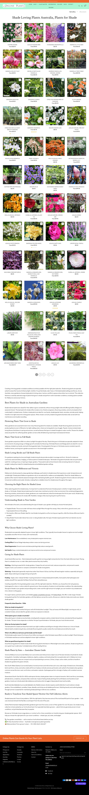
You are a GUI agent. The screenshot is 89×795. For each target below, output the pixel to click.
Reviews (51, 7)
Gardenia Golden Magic (33, 243)
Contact (70, 4)
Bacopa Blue (34, 186)
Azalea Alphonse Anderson (55, 303)
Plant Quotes (43, 4)
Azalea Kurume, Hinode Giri (55, 216)
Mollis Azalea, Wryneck (12, 215)
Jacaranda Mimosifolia (76, 363)
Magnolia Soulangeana (76, 186)
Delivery (59, 4)
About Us (33, 752)
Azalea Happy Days (55, 243)
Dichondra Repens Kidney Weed (55, 187)
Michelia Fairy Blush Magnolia (33, 72)
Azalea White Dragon (12, 243)
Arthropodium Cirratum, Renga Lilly (77, 159)
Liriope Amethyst (12, 333)
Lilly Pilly (5, 752)
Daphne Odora (12, 44)
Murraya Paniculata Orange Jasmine (55, 72)
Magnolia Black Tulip (12, 71)
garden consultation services (41, 595)
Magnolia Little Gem (76, 44)
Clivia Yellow (55, 333)
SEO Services (38, 788)
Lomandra (20, 752)
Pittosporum (6, 750)
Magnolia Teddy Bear (77, 71)
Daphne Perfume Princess (12, 186)
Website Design (30, 788)
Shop (34, 4)
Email (61, 750)
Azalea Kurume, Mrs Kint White (76, 128)
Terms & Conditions (36, 754)
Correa (19, 761)
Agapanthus (6, 754)
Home (30, 4)
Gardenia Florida (33, 99)
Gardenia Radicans (12, 99)
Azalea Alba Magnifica (12, 158)
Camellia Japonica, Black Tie (34, 216)
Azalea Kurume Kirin (33, 44)
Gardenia (19, 754)
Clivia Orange (76, 99)
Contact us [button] (80, 738)
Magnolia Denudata (33, 302)
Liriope (19, 759)
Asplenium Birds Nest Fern (12, 363)
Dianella (19, 750)
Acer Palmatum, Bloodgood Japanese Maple (34, 364)
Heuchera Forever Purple (12, 272)
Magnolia (5, 759)
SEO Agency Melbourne (56, 788)
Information (52, 4)
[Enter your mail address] (84, 753)
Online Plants (57, 595)
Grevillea (5, 757)
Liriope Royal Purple (76, 243)
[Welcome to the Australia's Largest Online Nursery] (44, 1)
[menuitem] (30, 4)
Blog (65, 4)
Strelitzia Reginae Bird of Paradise (55, 100)
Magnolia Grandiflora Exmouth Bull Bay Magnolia (33, 274)
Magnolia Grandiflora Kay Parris (55, 273)
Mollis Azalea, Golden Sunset (12, 303)
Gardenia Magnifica (33, 128)
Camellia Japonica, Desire (76, 272)
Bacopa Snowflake (55, 128)
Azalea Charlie (76, 302)
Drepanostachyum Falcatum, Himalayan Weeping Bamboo (34, 334)
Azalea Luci (55, 363)
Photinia (19, 757)
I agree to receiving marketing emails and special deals (73, 757)
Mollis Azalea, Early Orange (55, 159)
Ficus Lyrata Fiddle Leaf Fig (76, 333)
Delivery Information (36, 750)
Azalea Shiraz (76, 215)
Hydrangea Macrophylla (55, 44)
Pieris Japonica (34, 158)
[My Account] (82, 6)
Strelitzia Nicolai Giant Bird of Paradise (12, 128)
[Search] (79, 6)
